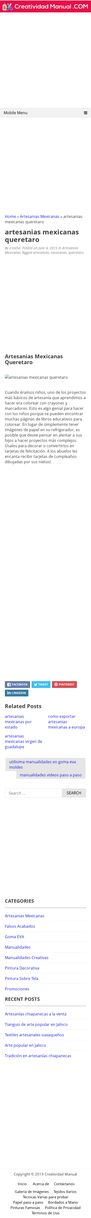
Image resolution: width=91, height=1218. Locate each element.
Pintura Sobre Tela (21, 978)
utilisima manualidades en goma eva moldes (42, 764)
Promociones (17, 989)
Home (10, 216)
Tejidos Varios (65, 1191)
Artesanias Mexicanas (39, 216)
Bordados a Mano (63, 1202)
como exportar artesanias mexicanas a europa (66, 722)
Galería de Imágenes (32, 1191)
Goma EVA (14, 936)
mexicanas (59, 252)
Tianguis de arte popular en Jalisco (36, 1024)
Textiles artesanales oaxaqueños (34, 1035)
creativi (14, 248)
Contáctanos (64, 1183)
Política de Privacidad (63, 1207)
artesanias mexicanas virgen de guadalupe (23, 741)
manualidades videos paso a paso (51, 775)
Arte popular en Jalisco (25, 1045)
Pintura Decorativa (22, 968)
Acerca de (41, 1183)
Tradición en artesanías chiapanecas (38, 1055)
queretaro (76, 252)
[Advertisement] (45, 61)
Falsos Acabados (20, 926)
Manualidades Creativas (27, 957)
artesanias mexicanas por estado (18, 722)
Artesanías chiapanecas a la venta (35, 1014)
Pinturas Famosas (25, 1207)
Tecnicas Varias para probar (45, 1196)
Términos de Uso (45, 1212)
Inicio (22, 1183)
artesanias (41, 252)
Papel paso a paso (28, 1202)
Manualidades (18, 947)
